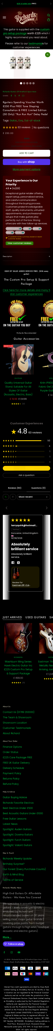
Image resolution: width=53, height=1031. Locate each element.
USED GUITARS (35, 617)
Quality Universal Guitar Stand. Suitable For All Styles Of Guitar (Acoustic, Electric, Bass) (18, 388)
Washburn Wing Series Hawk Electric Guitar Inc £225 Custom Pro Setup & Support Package (18, 667)
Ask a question (26, 475)
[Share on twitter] (18, 562)
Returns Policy (11, 778)
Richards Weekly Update (17, 858)
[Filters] (13, 497)
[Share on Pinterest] (19, 96)
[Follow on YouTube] (19, 952)
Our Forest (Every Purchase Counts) (24, 869)
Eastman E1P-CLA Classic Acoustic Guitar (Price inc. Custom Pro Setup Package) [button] (21, 585)
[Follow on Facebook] (4, 952)
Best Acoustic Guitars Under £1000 (23, 813)
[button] (10, 127)
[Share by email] (23, 96)
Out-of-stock (32, 120)
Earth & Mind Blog (13, 874)
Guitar (13, 120)
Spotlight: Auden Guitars (17, 829)
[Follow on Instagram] (11, 952)
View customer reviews (19, 243)
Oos (20, 120)
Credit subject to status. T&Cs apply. (26, 146)
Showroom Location (15, 722)
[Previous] (7, 508)
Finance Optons (12, 747)
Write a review (26, 468)
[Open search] (6, 497)
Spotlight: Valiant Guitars (17, 845)
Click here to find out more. (26, 142)
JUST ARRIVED (12, 617)
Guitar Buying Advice (15, 797)
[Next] (45, 508)
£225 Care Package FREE (17, 757)
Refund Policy (11, 784)
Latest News (10, 824)
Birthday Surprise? (13, 864)
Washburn (18, 657)
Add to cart (26, 153)
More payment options (26, 169)
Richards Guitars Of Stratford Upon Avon (19, 91)
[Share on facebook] (13, 562)
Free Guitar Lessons (14, 818)
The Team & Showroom (17, 717)
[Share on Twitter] (15, 96)
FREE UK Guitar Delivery (16, 762)
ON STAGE (18, 378)
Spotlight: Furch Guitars (17, 840)
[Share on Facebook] (11, 96)
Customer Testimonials (17, 728)
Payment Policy (12, 773)
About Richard (11, 733)
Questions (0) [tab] (38, 488)
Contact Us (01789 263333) (18, 712)
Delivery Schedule (13, 768)
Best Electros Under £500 (18, 808)
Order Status (10, 752)
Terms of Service (13, 880)
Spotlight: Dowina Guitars (18, 834)
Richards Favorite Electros (18, 802)
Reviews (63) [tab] (14, 488)
